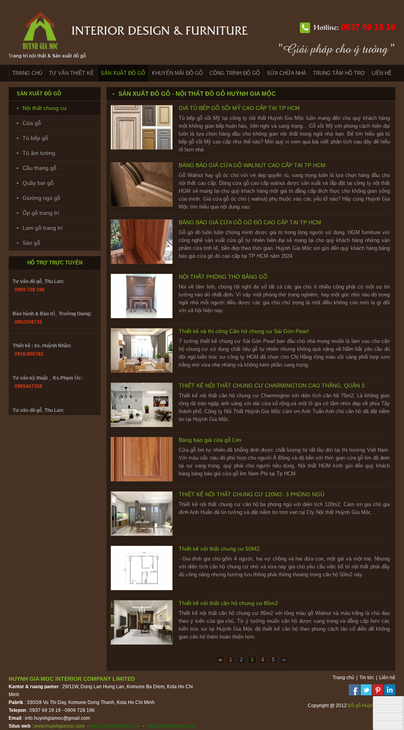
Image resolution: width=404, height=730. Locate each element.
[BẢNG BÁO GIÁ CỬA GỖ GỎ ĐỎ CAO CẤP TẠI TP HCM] (141, 262)
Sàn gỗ (31, 243)
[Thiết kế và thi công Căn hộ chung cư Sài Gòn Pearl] (141, 371)
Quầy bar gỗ (38, 183)
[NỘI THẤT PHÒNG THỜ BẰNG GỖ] (141, 317)
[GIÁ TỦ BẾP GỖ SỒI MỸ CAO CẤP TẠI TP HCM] (141, 148)
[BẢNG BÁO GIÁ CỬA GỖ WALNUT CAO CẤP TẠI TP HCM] (141, 205)
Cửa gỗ (31, 123)
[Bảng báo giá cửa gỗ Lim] (141, 480)
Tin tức (366, 677)
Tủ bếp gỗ (35, 138)
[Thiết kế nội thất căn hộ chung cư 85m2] (141, 643)
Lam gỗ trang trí (42, 228)
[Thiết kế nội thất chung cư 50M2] (141, 589)
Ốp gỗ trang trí (40, 213)
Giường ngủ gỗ (41, 198)
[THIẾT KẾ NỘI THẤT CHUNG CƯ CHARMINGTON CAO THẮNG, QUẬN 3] (141, 425)
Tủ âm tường (38, 153)
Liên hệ (387, 677)
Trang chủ (343, 677)
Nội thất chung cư (44, 108)
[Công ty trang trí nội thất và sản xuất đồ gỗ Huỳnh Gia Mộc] (129, 61)
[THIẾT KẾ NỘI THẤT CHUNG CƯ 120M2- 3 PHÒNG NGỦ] (141, 534)
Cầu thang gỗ (39, 168)
